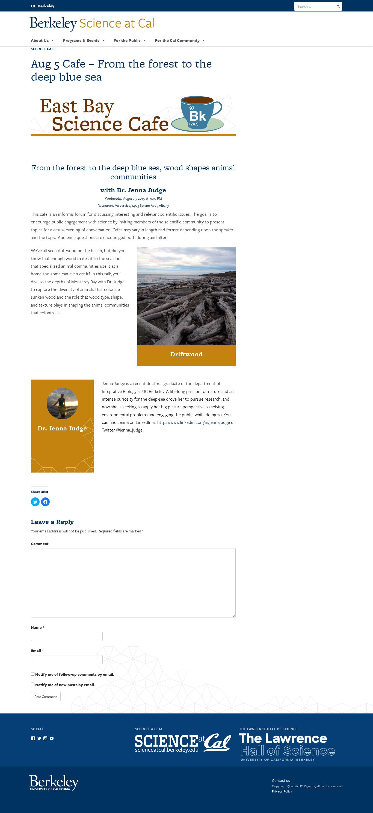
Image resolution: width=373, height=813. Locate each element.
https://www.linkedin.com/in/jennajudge (193, 422)
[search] (338, 6)
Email (37, 650)
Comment (40, 543)
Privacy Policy (282, 791)
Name (37, 627)
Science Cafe (43, 48)
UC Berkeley (42, 6)
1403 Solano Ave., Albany (150, 205)
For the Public (127, 40)
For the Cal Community (177, 40)
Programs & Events (81, 40)
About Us (40, 40)
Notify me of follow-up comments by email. (74, 674)
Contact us (281, 780)
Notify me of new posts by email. (65, 684)
